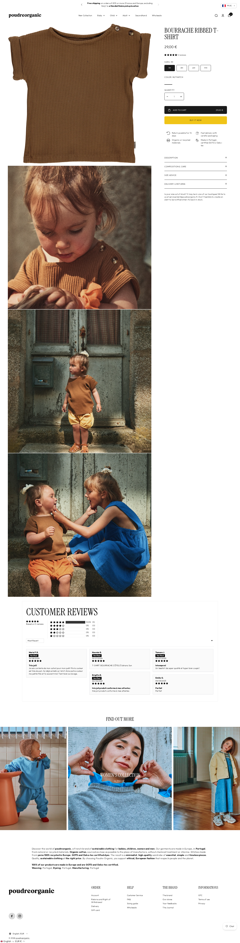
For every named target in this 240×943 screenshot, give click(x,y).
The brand (167, 895)
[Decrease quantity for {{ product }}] (167, 96)
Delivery (95, 906)
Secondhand (141, 15)
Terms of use (204, 899)
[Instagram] (19, 916)
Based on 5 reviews (34, 624)
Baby (99, 15)
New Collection (85, 15)
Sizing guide (132, 903)
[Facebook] (12, 916)
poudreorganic (22, 938)
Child (112, 15)
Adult (125, 15)
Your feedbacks (169, 903)
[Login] (223, 15)
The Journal (168, 907)
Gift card (95, 910)
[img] (56, 661)
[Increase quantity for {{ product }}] (181, 96)
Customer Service (135, 895)
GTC (200, 895)
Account (95, 895)
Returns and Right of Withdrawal (100, 900)
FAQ (129, 899)
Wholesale (156, 15)
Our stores (167, 899)
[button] (81, 5)
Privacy (201, 903)
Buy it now (196, 120)
